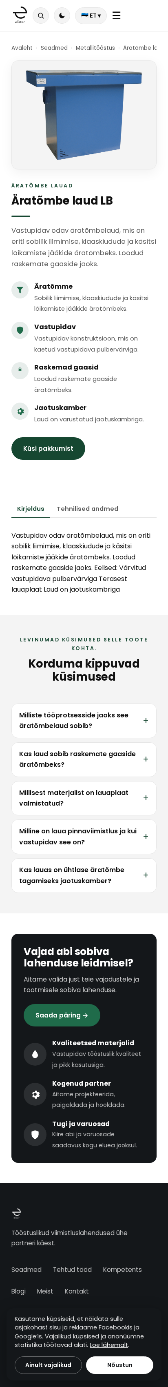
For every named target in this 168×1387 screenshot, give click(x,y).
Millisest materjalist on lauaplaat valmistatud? (73, 798)
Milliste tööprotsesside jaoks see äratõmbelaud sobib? (73, 720)
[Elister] (20, 15)
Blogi (18, 1291)
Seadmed (54, 48)
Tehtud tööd (72, 1269)
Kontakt (77, 1291)
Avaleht (22, 48)
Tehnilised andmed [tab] (87, 509)
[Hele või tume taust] (62, 15)
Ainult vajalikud (48, 1365)
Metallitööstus (95, 48)
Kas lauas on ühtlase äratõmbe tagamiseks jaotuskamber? (71, 875)
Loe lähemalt (109, 1345)
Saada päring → (61, 1015)
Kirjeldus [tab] (30, 509)
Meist (45, 1291)
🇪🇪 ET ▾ (91, 15)
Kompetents (122, 1269)
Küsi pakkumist (48, 448)
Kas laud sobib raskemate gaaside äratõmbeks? (77, 759)
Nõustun (120, 1365)
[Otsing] (41, 15)
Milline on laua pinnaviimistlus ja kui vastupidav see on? (78, 836)
